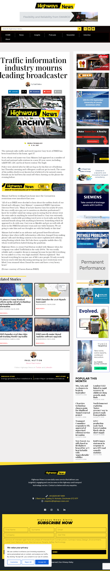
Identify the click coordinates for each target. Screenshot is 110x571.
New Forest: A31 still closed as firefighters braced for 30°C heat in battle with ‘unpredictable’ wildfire (83, 449)
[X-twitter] (85, 29)
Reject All (28, 562)
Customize (14, 562)
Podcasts (52, 35)
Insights (37, 35)
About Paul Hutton (33, 363)
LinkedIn (48, 367)
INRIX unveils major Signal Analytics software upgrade (49, 335)
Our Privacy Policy (66, 562)
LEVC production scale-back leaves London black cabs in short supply (99, 427)
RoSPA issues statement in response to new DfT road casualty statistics (99, 447)
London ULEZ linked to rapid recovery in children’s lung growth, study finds (100, 391)
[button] (13, 92)
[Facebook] (93, 29)
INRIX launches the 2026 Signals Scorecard (51, 300)
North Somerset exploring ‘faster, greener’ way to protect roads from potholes (100, 409)
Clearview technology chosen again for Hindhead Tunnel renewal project (83, 409)
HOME (8, 35)
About (7, 39)
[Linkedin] (89, 29)
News (21, 35)
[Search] (79, 29)
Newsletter (71, 35)
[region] (28, 555)
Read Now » (40, 308)
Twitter (38, 367)
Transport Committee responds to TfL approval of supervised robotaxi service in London (83, 428)
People (29, 143)
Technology (37, 143)
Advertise (87, 35)
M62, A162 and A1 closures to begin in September (82, 389)
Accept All (42, 562)
